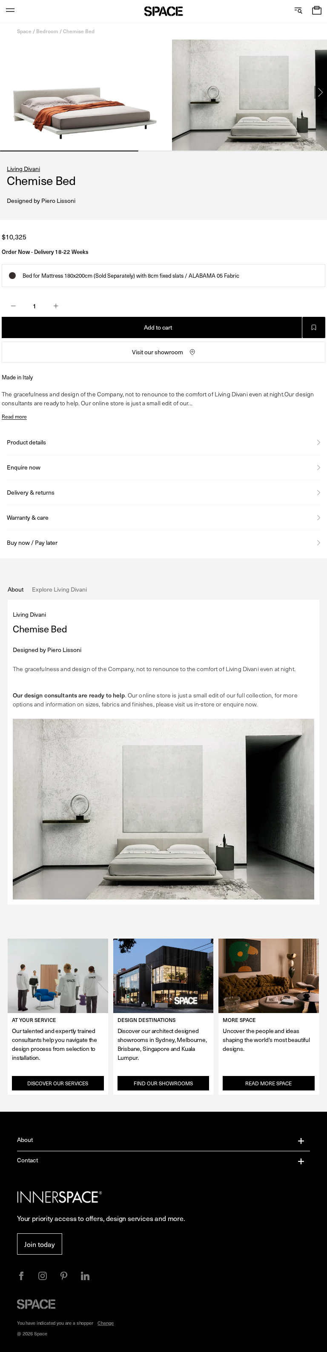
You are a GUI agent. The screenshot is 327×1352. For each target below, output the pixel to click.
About (25, 1139)
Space (24, 31)
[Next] (320, 92)
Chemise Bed (79, 31)
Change (106, 1322)
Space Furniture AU (163, 11)
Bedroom (47, 31)
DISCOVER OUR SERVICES (57, 1083)
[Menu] (10, 11)
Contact (27, 1160)
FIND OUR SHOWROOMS (163, 1083)
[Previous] (6, 92)
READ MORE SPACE (268, 1083)
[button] (317, 11)
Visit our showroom (157, 351)
